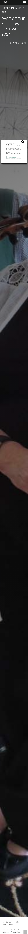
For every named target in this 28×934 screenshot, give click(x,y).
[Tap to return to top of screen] (25, 932)
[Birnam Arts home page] (5, 4)
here (13, 160)
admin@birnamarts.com (11, 157)
